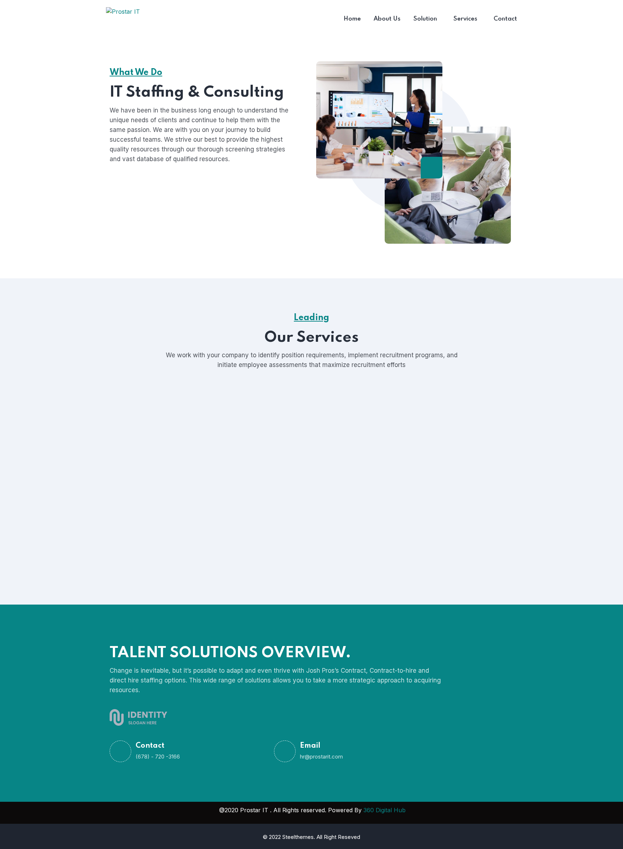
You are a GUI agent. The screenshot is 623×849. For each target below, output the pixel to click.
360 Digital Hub (384, 810)
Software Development (307, 442)
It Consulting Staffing (166, 539)
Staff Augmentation (164, 451)
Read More (277, 489)
